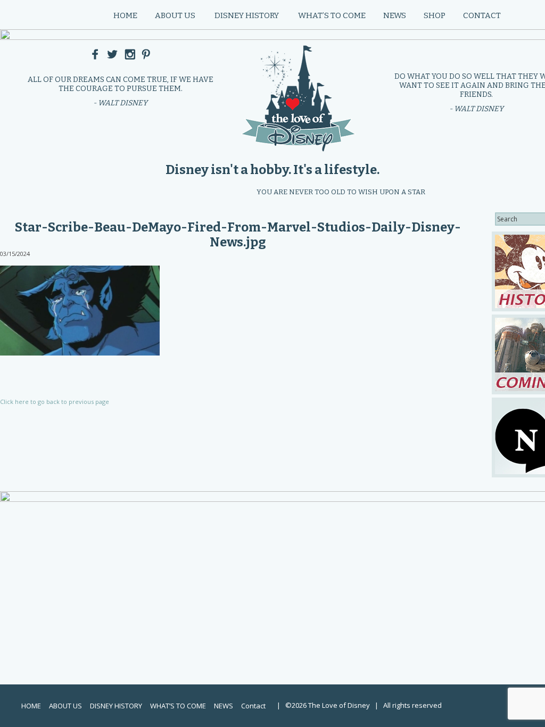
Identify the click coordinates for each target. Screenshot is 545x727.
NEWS (394, 15)
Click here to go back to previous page (54, 402)
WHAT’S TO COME (332, 15)
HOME (125, 15)
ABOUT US (175, 15)
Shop (434, 15)
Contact (482, 15)
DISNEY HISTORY (246, 15)
